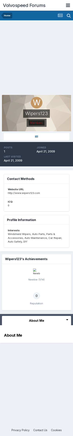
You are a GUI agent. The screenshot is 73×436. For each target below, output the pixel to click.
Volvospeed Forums (24, 5)
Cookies (56, 430)
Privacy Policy (20, 430)
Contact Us (40, 430)
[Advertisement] (36, 58)
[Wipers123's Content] (36, 136)
